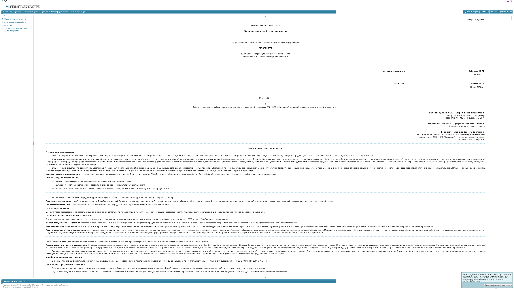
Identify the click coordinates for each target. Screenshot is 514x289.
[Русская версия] (508, 1)
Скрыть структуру (473, 12)
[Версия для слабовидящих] (5, 1)
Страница (493, 12)
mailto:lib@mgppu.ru (33, 285)
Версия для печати (505, 12)
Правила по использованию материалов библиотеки (20, 287)
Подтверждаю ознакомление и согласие (498, 285)
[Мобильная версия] (2, 1)
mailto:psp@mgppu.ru (61, 285)
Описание (485, 12)
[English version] (511, 1)
